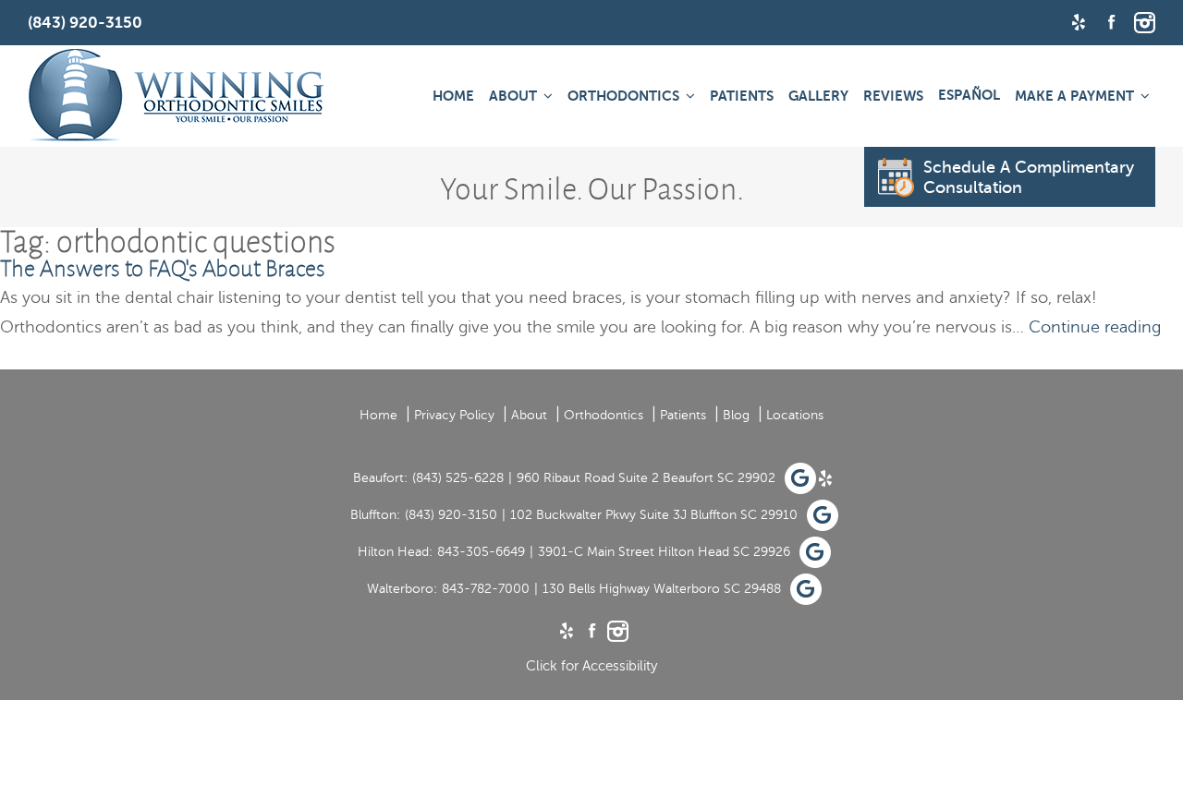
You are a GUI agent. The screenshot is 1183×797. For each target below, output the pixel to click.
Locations (794, 415)
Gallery (818, 95)
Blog (736, 415)
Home (453, 95)
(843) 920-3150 (451, 515)
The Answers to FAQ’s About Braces (162, 268)
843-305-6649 (481, 552)
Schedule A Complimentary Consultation (1028, 177)
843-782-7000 (486, 589)
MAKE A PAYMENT (1074, 95)
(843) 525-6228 (458, 478)
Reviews (893, 95)
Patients (742, 95)
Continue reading (1095, 327)
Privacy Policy (454, 415)
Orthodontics (623, 95)
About (513, 95)
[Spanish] (969, 94)
